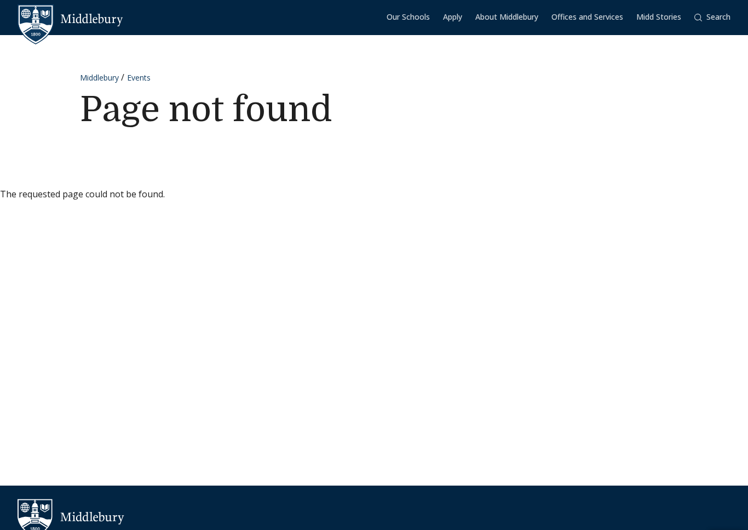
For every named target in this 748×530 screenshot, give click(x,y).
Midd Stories (658, 17)
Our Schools (408, 17)
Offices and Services (587, 17)
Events (139, 77)
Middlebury (99, 77)
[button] (712, 17)
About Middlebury (506, 17)
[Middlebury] (70, 19)
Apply (452, 17)
